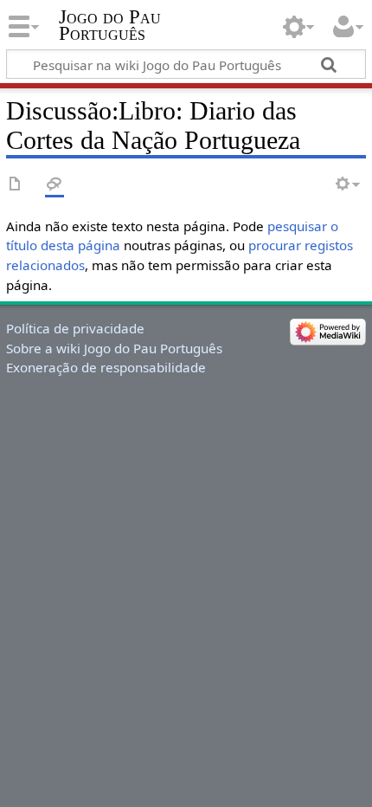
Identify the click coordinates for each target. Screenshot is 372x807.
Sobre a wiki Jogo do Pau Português (114, 348)
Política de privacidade (75, 328)
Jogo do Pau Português (110, 25)
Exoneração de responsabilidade (106, 367)
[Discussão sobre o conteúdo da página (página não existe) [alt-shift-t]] (54, 185)
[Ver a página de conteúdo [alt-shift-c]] (15, 185)
